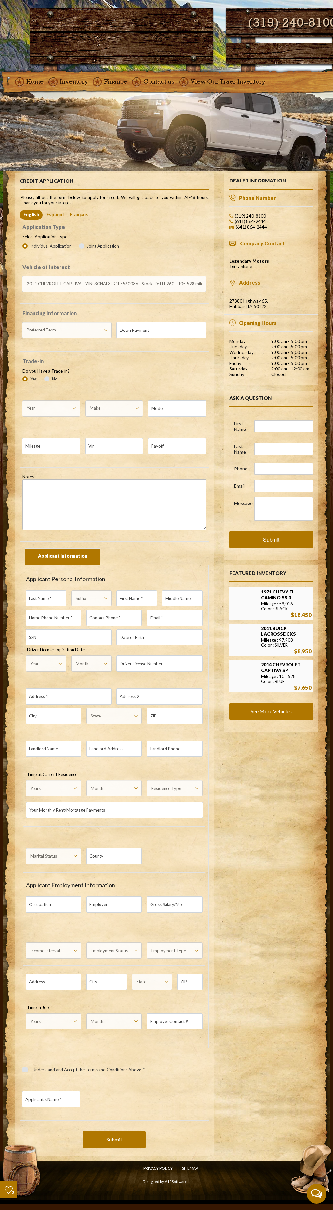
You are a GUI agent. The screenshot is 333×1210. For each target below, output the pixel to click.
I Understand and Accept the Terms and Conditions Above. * (87, 1069)
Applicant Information (62, 556)
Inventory (74, 82)
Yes (33, 378)
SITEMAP (190, 1168)
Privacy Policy (158, 1168)
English (31, 214)
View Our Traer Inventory (228, 82)
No (55, 378)
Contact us (158, 82)
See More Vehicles (271, 711)
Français (79, 214)
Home (35, 82)
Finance (115, 82)
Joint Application (103, 246)
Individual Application (51, 246)
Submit (114, 1139)
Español (55, 214)
